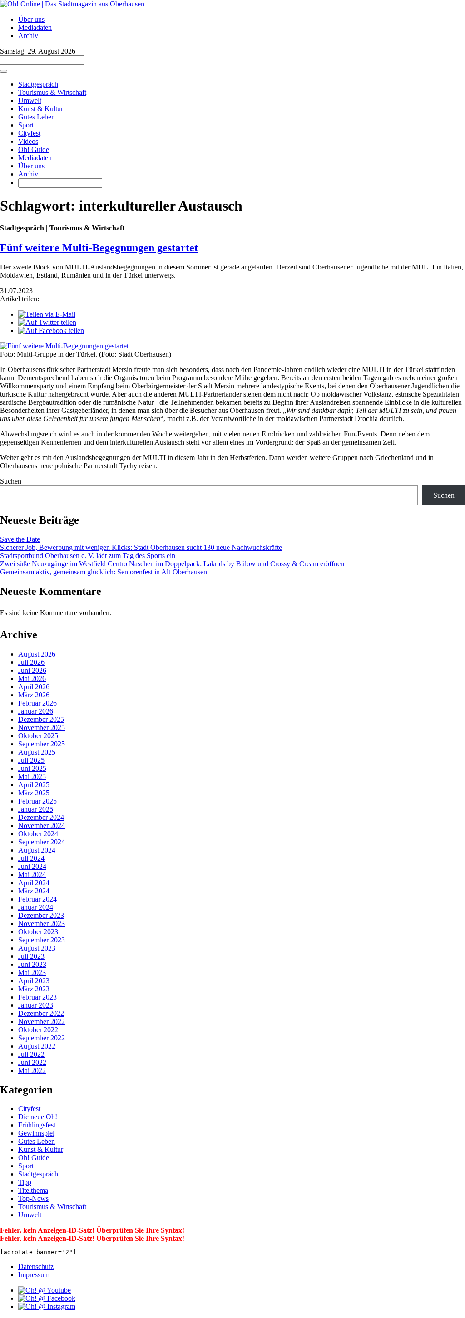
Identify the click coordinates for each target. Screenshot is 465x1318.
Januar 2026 (35, 711)
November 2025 (41, 727)
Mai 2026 (32, 678)
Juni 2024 (32, 866)
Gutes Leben (36, 117)
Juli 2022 (31, 1054)
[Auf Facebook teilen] (51, 330)
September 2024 (41, 842)
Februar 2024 (37, 899)
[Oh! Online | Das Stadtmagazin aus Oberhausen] (72, 4)
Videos (28, 141)
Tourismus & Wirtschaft (52, 92)
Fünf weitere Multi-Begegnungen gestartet (99, 248)
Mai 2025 (32, 776)
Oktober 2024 (38, 834)
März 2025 (33, 793)
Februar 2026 (37, 703)
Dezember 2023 (41, 915)
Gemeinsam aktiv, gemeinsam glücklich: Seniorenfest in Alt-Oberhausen (103, 572)
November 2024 (41, 825)
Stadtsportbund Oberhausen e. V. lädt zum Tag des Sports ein (87, 555)
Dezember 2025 (41, 719)
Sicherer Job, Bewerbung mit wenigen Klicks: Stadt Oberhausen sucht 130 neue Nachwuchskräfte (141, 547)
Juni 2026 (32, 670)
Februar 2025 (37, 801)
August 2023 (36, 948)
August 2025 (36, 752)
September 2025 (41, 744)
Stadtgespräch (38, 84)
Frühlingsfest (36, 1125)
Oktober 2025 (38, 736)
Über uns (31, 19)
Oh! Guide (33, 149)
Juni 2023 (32, 964)
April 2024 (33, 883)
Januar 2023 (35, 1005)
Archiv (28, 35)
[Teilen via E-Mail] (46, 314)
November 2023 (41, 923)
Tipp (24, 1182)
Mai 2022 (32, 1070)
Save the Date (20, 539)
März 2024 (33, 891)
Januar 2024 (35, 907)
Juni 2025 (32, 768)
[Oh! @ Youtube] (44, 1290)
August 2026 (36, 654)
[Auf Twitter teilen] (47, 322)
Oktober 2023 (38, 932)
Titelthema (33, 1190)
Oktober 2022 (38, 1030)
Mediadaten (35, 27)
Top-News (33, 1198)
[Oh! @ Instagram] (46, 1306)
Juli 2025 (31, 760)
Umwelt (29, 100)
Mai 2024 (32, 874)
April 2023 (33, 981)
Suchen (10, 481)
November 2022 (41, 1021)
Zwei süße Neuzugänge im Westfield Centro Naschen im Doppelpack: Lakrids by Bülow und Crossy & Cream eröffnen (172, 564)
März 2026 (33, 695)
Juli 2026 (31, 662)
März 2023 (33, 989)
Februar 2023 (37, 997)
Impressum (33, 1275)
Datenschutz (36, 1266)
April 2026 (33, 687)
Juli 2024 (31, 858)
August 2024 (36, 850)
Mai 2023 (32, 972)
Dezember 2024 (41, 817)
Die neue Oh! (37, 1117)
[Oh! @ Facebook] (46, 1298)
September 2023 (41, 940)
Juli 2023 (31, 956)
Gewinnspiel (36, 1133)
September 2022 (41, 1038)
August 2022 (36, 1046)
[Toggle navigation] (3, 71)
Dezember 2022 (41, 1013)
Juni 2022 (32, 1062)
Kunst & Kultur (40, 109)
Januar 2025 (35, 809)
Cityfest (29, 133)
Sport (26, 125)
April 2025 (33, 785)
